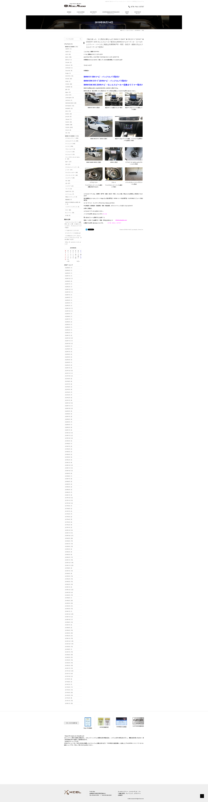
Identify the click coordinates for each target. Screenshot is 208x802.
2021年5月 (67, 389)
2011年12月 (68, 671)
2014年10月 (68, 592)
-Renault (67, 119)
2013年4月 (67, 630)
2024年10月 (68, 292)
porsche (67, 116)
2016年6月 (67, 546)
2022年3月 (67, 362)
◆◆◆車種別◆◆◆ (70, 46)
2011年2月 (67, 698)
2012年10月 (68, 644)
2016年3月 (67, 554)
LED (66, 183)
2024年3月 (67, 303)
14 (80, 254)
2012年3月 (67, 662)
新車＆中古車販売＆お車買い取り (72, 203)
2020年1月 (67, 430)
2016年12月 (68, 530)
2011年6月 (67, 687)
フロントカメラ (69, 149)
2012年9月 (67, 646)
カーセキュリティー (70, 138)
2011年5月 (67, 690)
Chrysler (67, 62)
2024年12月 (68, 289)
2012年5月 (67, 657)
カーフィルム (68, 194)
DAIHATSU (67, 76)
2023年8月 (67, 316)
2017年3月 (67, 522)
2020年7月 (67, 416)
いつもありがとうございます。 (72, 230)
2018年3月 (67, 489)
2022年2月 (67, 365)
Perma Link (140, 229)
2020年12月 (68, 403)
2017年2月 (67, 524)
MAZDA (67, 114)
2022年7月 (67, 351)
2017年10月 (68, 503)
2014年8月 (67, 598)
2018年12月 (68, 465)
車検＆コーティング (70, 197)
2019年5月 (67, 451)
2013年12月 (68, 614)
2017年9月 (67, 506)
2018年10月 (68, 470)
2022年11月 (68, 340)
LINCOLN (67, 100)
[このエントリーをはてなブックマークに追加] (86, 229)
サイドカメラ (68, 154)
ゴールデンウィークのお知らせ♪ (73, 233)
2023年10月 (68, 311)
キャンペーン (68, 212)
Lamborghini (68, 97)
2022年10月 (68, 343)
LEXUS (66, 95)
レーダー (67, 170)
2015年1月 (67, 587)
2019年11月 (68, 435)
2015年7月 (67, 571)
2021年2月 (67, 397)
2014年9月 (67, 595)
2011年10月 (68, 676)
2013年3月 (67, 633)
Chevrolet (67, 70)
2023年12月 (68, 308)
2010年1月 (67, 703)
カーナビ (67, 146)
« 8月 (68, 261)
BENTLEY (67, 59)
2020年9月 (67, 411)
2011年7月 (67, 684)
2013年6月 (67, 627)
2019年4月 (67, 454)
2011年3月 (67, 695)
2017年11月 (68, 500)
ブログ (66, 210)
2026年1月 (67, 276)
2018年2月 (67, 492)
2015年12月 (68, 562)
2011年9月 (67, 679)
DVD (66, 164)
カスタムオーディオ (70, 141)
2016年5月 (67, 549)
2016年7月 (67, 543)
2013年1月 (67, 638)
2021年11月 (68, 373)
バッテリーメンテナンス (71, 206)
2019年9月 (137, 30)
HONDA (67, 84)
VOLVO (67, 130)
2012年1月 (67, 668)
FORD (66, 81)
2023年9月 (67, 313)
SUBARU (67, 124)
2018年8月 (67, 476)
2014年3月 (67, 608)
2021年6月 (67, 386)
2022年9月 (67, 346)
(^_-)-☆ (105, 214)
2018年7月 (67, 478)
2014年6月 (67, 600)
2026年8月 (67, 267)
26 (75, 257)
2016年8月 (67, 541)
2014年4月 (67, 606)
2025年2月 (67, 286)
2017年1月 (67, 527)
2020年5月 (67, 422)
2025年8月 (67, 281)
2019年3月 (67, 457)
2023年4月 (67, 327)
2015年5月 (67, 576)
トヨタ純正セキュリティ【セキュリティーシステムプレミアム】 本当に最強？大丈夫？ (73, 237)
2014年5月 (67, 603)
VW (66, 133)
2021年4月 (67, 392)
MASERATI (67, 108)
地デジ (67, 161)
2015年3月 (67, 581)
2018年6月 (67, 481)
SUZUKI (67, 122)
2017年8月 (67, 508)
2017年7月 (67, 511)
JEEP (66, 89)
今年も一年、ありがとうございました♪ (73, 243)
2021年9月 (67, 378)
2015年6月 (67, 573)
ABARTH (67, 49)
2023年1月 (67, 335)
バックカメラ (68, 151)
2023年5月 (67, 324)
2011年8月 (67, 681)
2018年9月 (67, 473)
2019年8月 (67, 443)
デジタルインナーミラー (71, 167)
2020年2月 (67, 427)
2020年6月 (67, 419)
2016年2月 (67, 557)
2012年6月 (67, 654)
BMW (66, 57)
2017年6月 (67, 514)
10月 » (78, 261)
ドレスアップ (68, 178)
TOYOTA (67, 127)
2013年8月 (67, 622)
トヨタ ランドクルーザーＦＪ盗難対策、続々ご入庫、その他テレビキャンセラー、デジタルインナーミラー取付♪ (73, 224)
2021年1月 (67, 400)
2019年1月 (67, 462)
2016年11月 (68, 533)
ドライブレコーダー (70, 175)
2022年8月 (67, 349)
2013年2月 (67, 635)
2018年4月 (67, 487)
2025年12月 (68, 278)
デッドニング (68, 143)
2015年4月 (67, 579)
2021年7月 (67, 384)
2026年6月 (67, 270)
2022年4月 (67, 359)
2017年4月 (67, 519)
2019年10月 (68, 438)
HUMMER (67, 87)
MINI (66, 111)
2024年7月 (67, 294)
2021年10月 (68, 376)
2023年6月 (67, 322)
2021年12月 (68, 370)
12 (75, 254)
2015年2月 (67, 584)
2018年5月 (67, 484)
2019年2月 (67, 460)
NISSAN (67, 78)
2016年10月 (68, 535)
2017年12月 (68, 497)
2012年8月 (67, 649)
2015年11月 (68, 565)
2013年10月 (68, 619)
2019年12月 (68, 432)
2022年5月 (67, 357)
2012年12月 (68, 641)
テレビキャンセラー (70, 172)
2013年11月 (68, 616)
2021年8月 (67, 381)
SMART (67, 51)
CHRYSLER (67, 68)
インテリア (68, 186)
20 (78, 256)
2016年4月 (67, 552)
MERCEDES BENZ (69, 103)
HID (66, 180)
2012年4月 (67, 660)
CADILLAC (67, 65)
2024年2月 (67, 305)
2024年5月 (67, 297)
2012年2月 (67, 665)
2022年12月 (68, 338)
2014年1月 (67, 611)
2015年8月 (67, 568)
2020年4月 (67, 424)
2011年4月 (67, 692)
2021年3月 (67, 395)
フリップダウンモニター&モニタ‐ (72, 158)
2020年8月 (67, 414)
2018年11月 (68, 468)
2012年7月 (67, 652)
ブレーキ (67, 188)
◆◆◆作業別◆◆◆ (70, 136)
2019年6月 (67, 449)
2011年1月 (67, 700)
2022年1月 (67, 368)
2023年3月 (67, 330)
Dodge (67, 73)
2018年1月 (67, 495)
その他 (66, 215)
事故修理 (67, 199)
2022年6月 (67, 354)
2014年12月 (68, 589)
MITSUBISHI (68, 105)
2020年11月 (68, 405)
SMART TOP (68, 191)
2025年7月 (67, 284)
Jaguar (66, 92)
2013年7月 (67, 625)
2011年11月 (68, 673)
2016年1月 (67, 560)
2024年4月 (67, 300)
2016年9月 (67, 538)
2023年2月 (67, 332)
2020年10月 (68, 408)
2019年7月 (67, 446)
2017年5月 (67, 516)
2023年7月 (67, 319)
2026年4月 (67, 273)
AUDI (66, 54)
